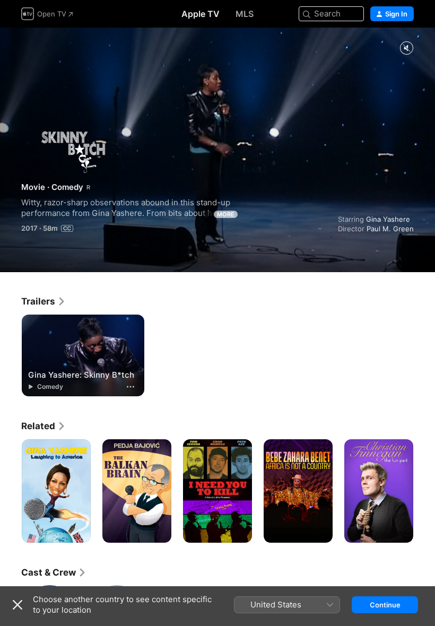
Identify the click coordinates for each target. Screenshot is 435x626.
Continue (385, 605)
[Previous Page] (10, 491)
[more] (130, 386)
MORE (225, 214)
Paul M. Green (390, 228)
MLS (245, 13)
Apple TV (200, 13)
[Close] (17, 605)
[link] (43, 301)
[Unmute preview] (406, 48)
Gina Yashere (388, 219)
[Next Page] (424, 491)
